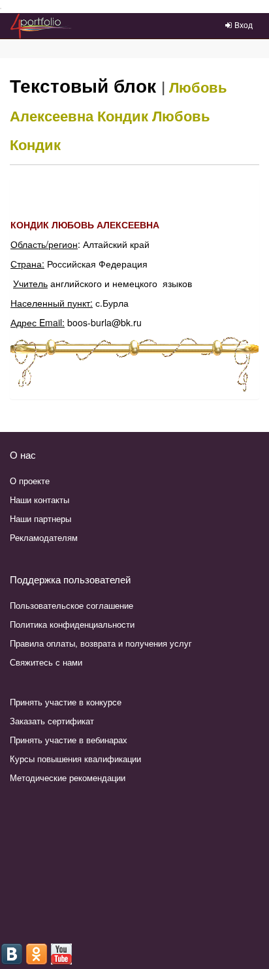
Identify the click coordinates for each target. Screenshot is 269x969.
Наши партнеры (40, 518)
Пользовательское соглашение (71, 605)
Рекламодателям (44, 537)
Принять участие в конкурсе (65, 702)
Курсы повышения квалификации (75, 758)
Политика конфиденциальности (72, 624)
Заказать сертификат (52, 721)
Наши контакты (39, 499)
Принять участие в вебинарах (68, 739)
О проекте (30, 480)
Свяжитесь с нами (46, 662)
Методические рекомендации (67, 777)
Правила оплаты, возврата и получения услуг (101, 643)
